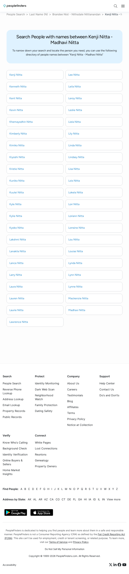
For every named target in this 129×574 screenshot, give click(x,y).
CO (58, 499)
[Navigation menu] (123, 6)
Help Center (107, 383)
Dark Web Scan (44, 389)
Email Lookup (11, 405)
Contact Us (106, 389)
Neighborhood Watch (44, 397)
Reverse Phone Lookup (12, 391)
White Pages (43, 442)
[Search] (115, 6)
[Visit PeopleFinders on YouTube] (124, 565)
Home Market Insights (11, 472)
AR (40, 499)
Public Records (12, 417)
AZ (46, 499)
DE (69, 499)
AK (29, 499)
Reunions (40, 454)
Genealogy (42, 460)
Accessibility (9, 565)
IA (90, 499)
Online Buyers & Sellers (13, 462)
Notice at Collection (80, 425)
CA (52, 499)
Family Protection (46, 405)
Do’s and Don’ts (109, 395)
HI (85, 499)
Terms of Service (58, 542)
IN (103, 499)
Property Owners (46, 466)
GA (80, 499)
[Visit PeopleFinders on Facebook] (120, 565)
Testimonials (75, 395)
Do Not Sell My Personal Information (64, 549)
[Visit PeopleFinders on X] (111, 565)
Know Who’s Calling (15, 442)
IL (99, 499)
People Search (16, 14)
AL (35, 499)
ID (94, 499)
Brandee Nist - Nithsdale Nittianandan (76, 14)
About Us (73, 383)
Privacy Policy (76, 419)
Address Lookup (13, 399)
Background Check (15, 448)
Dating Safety (43, 411)
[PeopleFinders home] (15, 6)
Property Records (14, 411)
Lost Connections (46, 448)
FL (74, 499)
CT (63, 499)
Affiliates (72, 407)
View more (113, 499)
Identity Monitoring (47, 383)
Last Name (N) (38, 14)
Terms (71, 413)
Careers (72, 389)
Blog (70, 401)
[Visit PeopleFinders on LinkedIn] (115, 565)
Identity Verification (15, 454)
